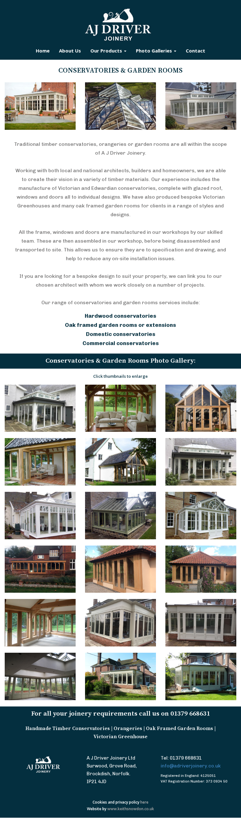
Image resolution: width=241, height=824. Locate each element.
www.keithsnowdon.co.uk (130, 808)
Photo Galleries (154, 50)
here (144, 802)
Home (43, 50)
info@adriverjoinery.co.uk (191, 766)
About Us (70, 50)
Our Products (106, 50)
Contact (195, 50)
